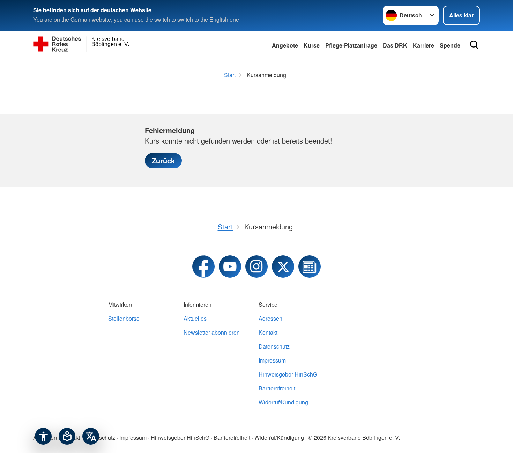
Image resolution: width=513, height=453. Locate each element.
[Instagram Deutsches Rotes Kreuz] (256, 266)
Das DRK (395, 45)
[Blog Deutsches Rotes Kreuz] (309, 266)
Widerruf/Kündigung (283, 402)
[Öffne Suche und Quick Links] (474, 44)
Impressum (272, 360)
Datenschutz (274, 346)
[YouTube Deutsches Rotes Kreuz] (230, 266)
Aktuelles (195, 318)
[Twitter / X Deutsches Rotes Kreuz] (283, 266)
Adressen (270, 318)
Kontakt (268, 332)
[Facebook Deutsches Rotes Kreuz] (203, 266)
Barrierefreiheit (277, 388)
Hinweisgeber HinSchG (288, 374)
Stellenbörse (124, 318)
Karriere (423, 45)
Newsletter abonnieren (212, 332)
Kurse (312, 45)
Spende (450, 45)
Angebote (285, 45)
